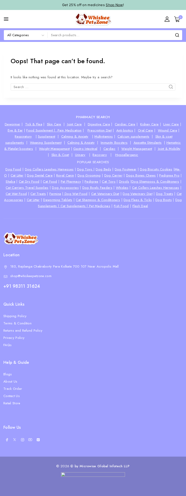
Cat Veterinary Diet (105, 193)
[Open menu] (6, 19)
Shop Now (114, 5)
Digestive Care (99, 124)
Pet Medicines (99, 206)
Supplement (46, 136)
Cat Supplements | (75, 206)
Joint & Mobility (169, 148)
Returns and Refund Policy (23, 330)
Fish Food (121, 206)
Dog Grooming (89, 175)
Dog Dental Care (40, 175)
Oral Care (145, 130)
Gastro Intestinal (85, 148)
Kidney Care (149, 124)
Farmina (55, 193)
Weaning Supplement (45, 142)
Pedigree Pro (169, 175)
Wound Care (167, 130)
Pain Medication (70, 130)
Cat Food (50, 181)
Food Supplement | (42, 130)
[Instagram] (22, 439)
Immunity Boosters (114, 142)
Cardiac (109, 148)
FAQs (7, 345)
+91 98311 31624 (21, 286)
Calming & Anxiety (74, 136)
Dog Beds (103, 169)
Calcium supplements (133, 136)
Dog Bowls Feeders (97, 187)
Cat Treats (38, 193)
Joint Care (74, 124)
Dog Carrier (113, 175)
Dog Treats (164, 193)
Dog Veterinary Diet (137, 193)
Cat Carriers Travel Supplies (27, 187)
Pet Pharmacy (71, 181)
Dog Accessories (65, 187)
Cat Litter (17, 175)
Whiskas (122, 187)
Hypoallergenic (126, 154)
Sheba (10, 181)
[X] (14, 439)
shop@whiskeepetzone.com (30, 275)
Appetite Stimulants (148, 142)
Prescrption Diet (100, 130)
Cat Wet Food (16, 193)
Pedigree (91, 181)
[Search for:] (93, 86)
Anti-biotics (124, 130)
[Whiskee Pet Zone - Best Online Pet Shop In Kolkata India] (93, 19)
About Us (10, 381)
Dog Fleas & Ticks (138, 199)
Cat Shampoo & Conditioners (98, 199)
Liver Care (171, 124)
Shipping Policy (15, 316)
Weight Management (54, 148)
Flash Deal (140, 206)
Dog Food (13, 169)
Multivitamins (103, 136)
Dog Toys (85, 169)
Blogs (7, 374)
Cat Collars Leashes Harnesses (155, 187)
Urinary (80, 154)
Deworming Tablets (57, 199)
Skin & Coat (60, 154)
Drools (124, 181)
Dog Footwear (126, 169)
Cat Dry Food (29, 181)
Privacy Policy (13, 337)
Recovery (100, 154)
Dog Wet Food (76, 193)
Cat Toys (108, 181)
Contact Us (11, 395)
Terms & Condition (17, 323)
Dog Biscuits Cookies (156, 169)
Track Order (12, 388)
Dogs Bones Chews (141, 175)
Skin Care (54, 124)
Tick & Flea (33, 124)
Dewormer (12, 124)
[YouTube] (30, 439)
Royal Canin (65, 175)
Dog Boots (163, 199)
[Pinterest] (38, 439)
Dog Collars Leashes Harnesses (49, 169)
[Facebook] (6, 439)
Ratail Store (11, 403)
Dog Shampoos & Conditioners (155, 181)
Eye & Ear (15, 130)
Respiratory (23, 136)
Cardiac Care (125, 124)
